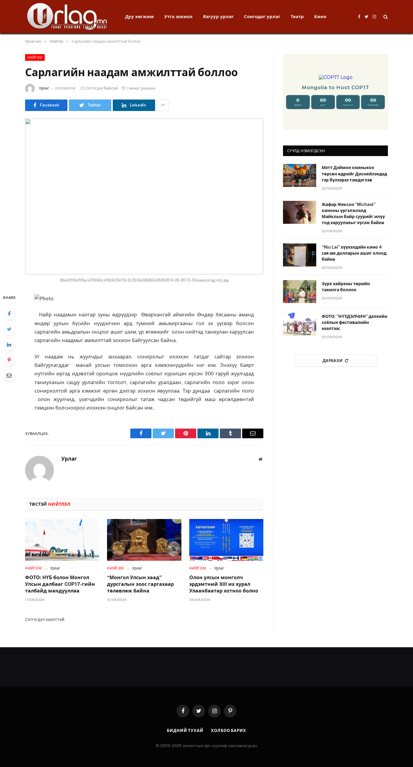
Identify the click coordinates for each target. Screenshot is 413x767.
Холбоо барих (228, 730)
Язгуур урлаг (218, 16)
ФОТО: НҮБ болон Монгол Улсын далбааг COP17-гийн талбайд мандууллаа (60, 584)
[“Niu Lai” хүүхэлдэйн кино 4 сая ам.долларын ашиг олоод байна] (299, 254)
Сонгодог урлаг (262, 16)
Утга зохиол (178, 16)
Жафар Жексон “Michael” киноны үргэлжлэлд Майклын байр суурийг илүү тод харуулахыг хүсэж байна (353, 213)
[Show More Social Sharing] (163, 105)
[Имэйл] (9, 375)
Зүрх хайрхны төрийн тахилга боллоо (346, 286)
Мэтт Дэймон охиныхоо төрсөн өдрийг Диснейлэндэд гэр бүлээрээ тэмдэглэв (354, 173)
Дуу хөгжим (139, 16)
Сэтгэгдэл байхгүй (102, 88)
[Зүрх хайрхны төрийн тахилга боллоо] (299, 291)
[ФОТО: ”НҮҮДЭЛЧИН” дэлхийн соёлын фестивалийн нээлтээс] (299, 324)
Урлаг (44, 88)
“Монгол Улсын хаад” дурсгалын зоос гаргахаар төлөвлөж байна (140, 584)
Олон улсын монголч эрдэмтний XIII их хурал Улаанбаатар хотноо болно (223, 584)
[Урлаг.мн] (67, 16)
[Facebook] (9, 314)
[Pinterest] (9, 360)
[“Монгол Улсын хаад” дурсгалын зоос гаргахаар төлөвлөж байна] (144, 540)
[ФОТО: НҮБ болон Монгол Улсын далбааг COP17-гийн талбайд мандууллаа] (62, 540)
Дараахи (333, 360)
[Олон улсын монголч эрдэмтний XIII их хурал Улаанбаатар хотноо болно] (226, 540)
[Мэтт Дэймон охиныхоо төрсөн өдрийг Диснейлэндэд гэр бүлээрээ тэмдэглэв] (299, 175)
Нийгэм (35, 57)
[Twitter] (9, 329)
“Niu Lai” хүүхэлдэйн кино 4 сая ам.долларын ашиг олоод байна (354, 253)
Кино (320, 16)
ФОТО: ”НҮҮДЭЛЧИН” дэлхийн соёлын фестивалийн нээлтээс (354, 322)
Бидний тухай (185, 730)
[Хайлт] (385, 17)
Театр (297, 16)
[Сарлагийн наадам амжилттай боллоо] (144, 196)
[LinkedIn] (9, 344)
